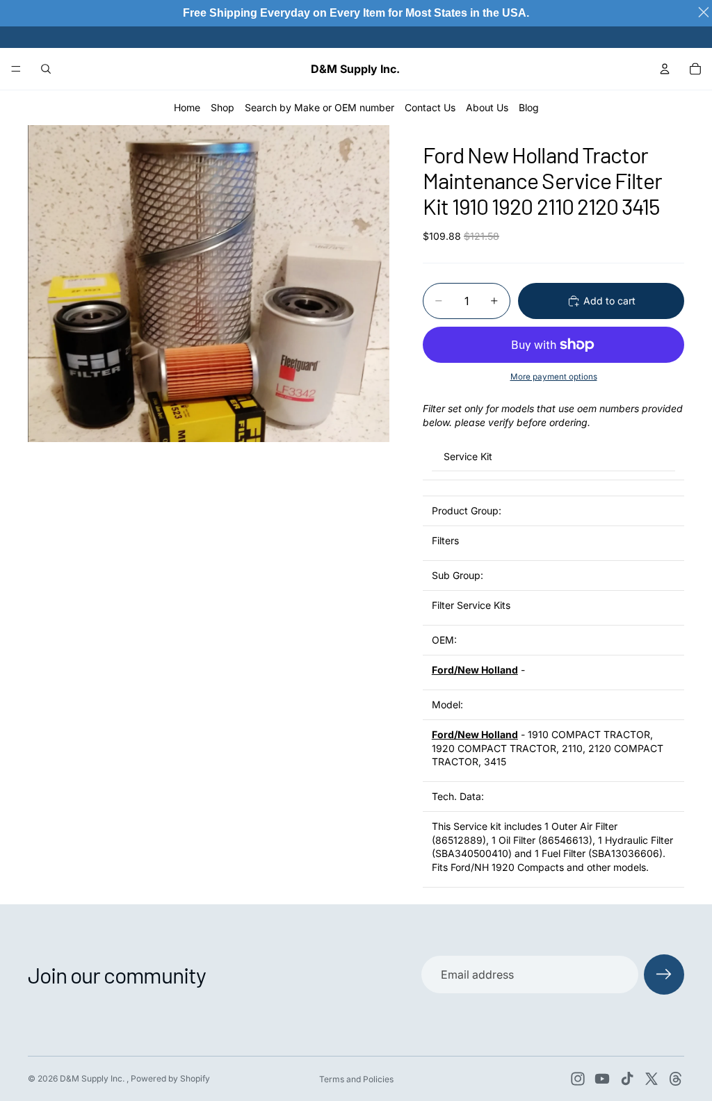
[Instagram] (577, 1078)
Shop (222, 107)
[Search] (46, 69)
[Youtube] (602, 1078)
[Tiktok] (627, 1078)
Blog (529, 107)
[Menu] (16, 69)
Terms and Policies (356, 1079)
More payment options (553, 377)
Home (187, 107)
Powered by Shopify (170, 1078)
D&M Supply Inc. (93, 1078)
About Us (487, 107)
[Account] (664, 69)
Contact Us (430, 107)
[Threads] (676, 1078)
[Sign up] (664, 974)
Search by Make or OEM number (319, 107)
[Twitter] (651, 1078)
